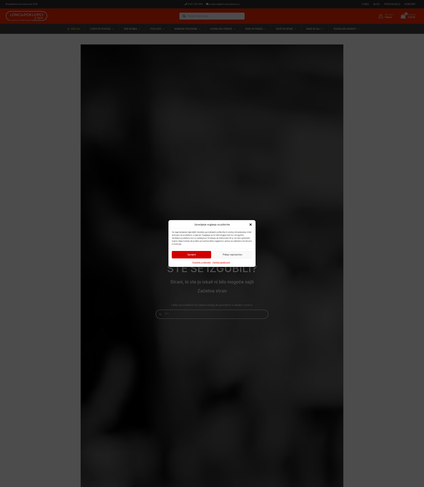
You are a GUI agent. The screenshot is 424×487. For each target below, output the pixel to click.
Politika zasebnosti (221, 262)
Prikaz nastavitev (232, 254)
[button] (250, 224)
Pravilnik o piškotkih (201, 262)
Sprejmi (191, 254)
